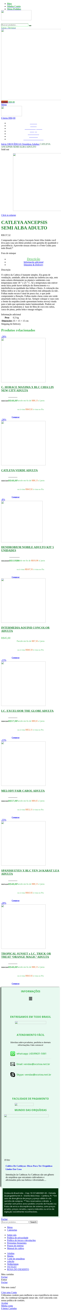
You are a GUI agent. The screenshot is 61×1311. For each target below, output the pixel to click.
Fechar (4, 1219)
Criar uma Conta (9, 1292)
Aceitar (4, 1303)
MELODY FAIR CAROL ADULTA (23, 790)
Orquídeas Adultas (31, 144)
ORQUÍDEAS (14, 144)
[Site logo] (16, 22)
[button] (15, 417)
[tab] (33, 259)
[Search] (30, 25)
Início (4, 144)
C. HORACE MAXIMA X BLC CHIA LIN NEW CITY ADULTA (27, 389)
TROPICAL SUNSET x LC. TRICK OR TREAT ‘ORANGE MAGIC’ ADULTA (26, 955)
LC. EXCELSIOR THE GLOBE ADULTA (27, 710)
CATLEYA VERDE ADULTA (19, 470)
